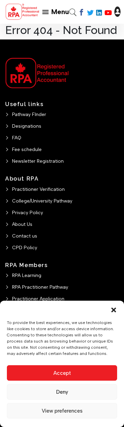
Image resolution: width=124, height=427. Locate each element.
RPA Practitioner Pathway (40, 287)
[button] (113, 309)
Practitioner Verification (38, 189)
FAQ (16, 137)
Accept (62, 373)
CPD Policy (24, 247)
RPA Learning (26, 275)
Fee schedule (27, 149)
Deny (62, 392)
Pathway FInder (29, 114)
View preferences (62, 411)
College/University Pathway (42, 201)
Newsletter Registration (38, 161)
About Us (22, 224)
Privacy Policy (27, 212)
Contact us (24, 236)
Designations (26, 126)
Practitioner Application (38, 298)
